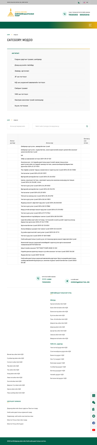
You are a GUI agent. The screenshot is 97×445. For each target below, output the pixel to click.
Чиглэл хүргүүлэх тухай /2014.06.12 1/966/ (35, 206)
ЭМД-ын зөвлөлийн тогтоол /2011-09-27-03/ (36, 159)
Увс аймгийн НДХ (13, 370)
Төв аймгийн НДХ (13, 366)
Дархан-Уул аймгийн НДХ (16, 385)
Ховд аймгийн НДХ (13, 374)
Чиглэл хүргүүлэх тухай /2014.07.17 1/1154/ (35, 213)
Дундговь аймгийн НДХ (58, 331)
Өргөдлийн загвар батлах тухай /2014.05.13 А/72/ (38, 189)
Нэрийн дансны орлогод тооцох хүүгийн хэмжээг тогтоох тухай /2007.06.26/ (47, 251)
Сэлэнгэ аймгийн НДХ (14, 362)
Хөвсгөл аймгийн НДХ (14, 377)
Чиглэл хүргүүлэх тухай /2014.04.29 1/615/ (35, 186)
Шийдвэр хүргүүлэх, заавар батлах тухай (35, 146)
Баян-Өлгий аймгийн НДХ (59, 308)
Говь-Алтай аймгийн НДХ (59, 319)
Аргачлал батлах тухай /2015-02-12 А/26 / (35, 225)
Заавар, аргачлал (22, 71)
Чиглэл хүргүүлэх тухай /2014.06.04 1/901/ (36, 199)
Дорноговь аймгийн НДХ (58, 323)
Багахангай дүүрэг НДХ (58, 378)
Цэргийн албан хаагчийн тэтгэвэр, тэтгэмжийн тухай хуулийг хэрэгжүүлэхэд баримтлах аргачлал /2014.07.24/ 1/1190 (48, 221)
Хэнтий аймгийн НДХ (14, 381)
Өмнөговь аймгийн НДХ (15, 354)
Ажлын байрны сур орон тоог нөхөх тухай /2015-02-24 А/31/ (41, 229)
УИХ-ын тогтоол (21, 94)
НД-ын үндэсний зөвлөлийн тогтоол (30, 82)
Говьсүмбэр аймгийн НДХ (16, 393)
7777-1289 (46, 279)
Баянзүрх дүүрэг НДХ (57, 363)
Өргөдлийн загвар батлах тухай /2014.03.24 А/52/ (38, 177)
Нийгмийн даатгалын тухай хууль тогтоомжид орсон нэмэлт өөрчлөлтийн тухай (48, 239)
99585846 (84, 15)
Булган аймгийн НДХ (57, 315)
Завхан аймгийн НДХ (57, 335)
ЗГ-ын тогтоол (20, 77)
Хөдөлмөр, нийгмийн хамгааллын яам (20, 416)
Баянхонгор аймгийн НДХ (59, 312)
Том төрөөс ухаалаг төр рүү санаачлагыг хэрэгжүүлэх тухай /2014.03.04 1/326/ (48, 170)
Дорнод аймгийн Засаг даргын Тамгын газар (22, 408)
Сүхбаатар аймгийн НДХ (15, 358)
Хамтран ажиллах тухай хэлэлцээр (29, 100)
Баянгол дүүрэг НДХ (57, 355)
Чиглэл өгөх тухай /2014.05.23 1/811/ (33, 192)
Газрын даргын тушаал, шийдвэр (28, 59)
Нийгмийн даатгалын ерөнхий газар (19, 412)
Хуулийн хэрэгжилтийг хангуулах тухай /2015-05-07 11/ (40, 232)
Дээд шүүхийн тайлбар (24, 65)
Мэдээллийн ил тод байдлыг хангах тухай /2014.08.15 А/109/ (42, 216)
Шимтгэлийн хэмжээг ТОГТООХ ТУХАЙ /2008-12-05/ (39, 248)
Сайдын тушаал (21, 88)
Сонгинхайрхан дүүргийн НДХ (60, 351)
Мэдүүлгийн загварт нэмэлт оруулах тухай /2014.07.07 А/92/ (42, 210)
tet (22, 155)
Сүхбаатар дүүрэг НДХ (58, 367)
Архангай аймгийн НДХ (58, 304)
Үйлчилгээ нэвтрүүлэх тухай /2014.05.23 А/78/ (37, 196)
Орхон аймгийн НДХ (14, 389)
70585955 (73, 15)
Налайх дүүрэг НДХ (57, 375)
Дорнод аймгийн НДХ (57, 327)
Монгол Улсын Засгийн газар (17, 420)
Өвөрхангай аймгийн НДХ (59, 338)
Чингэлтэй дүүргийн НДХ (58, 347)
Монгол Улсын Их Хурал (15, 424)
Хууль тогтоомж (21, 106)
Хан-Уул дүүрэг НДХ (57, 359)
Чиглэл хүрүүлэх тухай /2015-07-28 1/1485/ (36, 236)
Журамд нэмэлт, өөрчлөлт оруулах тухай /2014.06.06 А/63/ (41, 203)
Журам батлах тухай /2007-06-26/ (32, 255)
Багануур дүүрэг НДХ (57, 371)
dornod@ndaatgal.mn (80, 282)
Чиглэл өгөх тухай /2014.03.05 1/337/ (33, 173)
